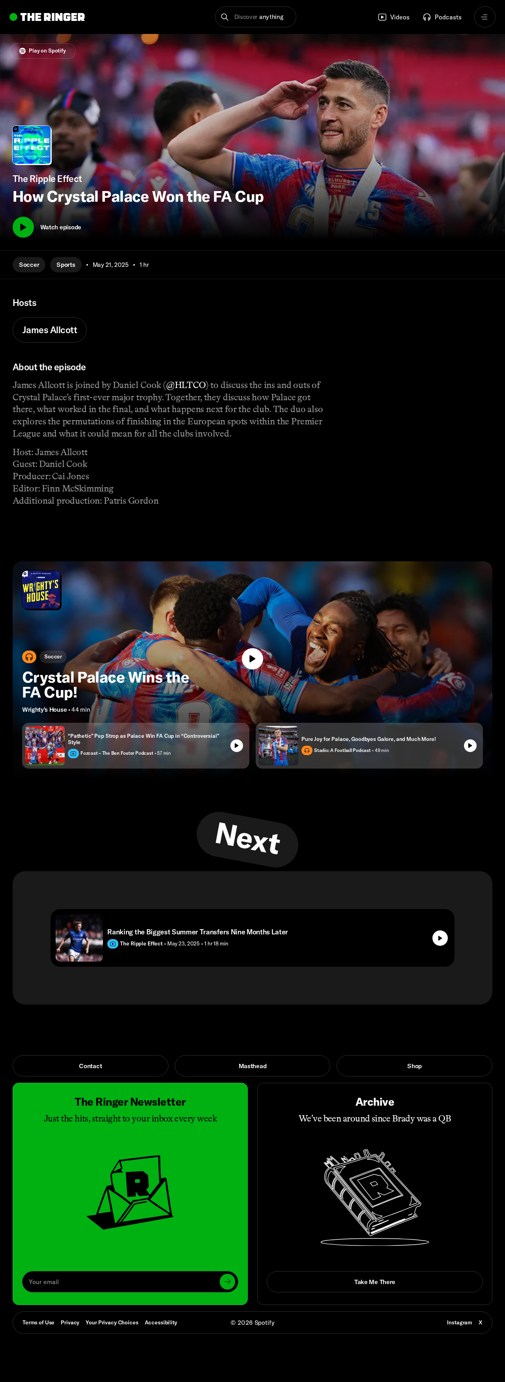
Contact (90, 1066)
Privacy (70, 1322)
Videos (400, 17)
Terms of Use (38, 1322)
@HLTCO (186, 384)
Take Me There (374, 1282)
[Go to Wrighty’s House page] (41, 590)
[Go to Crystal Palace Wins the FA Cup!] (252, 669)
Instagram (459, 1322)
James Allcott (49, 330)
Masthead (253, 1066)
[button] (256, 17)
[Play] (23, 227)
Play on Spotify (47, 50)
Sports (65, 264)
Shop (414, 1066)
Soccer (29, 264)
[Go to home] (47, 17)
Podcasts (448, 17)
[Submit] (227, 1281)
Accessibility (161, 1322)
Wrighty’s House (44, 709)
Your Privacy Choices (112, 1323)
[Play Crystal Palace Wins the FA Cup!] (252, 658)
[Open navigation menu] (485, 17)
